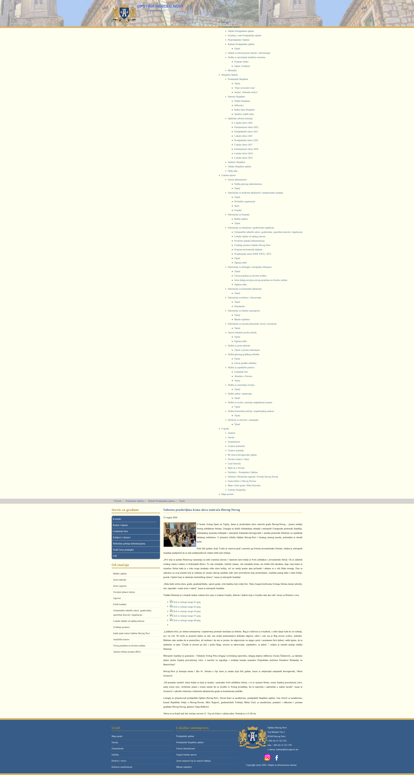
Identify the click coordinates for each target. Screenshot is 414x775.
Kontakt (117, 519)
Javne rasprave (119, 586)
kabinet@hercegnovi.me (287, 749)
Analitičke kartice (121, 639)
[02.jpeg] (185, 606)
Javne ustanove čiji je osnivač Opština (193, 761)
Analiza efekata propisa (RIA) (127, 652)
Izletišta (115, 754)
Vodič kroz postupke (123, 549)
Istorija (115, 742)
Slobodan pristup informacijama (129, 543)
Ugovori (117, 598)
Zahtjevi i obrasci (121, 537)
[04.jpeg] (185, 611)
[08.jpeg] (185, 620)
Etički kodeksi (119, 604)
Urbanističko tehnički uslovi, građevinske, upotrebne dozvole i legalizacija (132, 612)
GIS (115, 555)
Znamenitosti (118, 748)
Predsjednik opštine (185, 736)
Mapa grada (117, 736)
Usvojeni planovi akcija (124, 592)
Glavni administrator (185, 748)
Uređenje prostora (121, 627)
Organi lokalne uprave (186, 754)
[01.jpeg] (185, 602)
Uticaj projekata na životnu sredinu (129, 645)
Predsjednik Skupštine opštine (190, 742)
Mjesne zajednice (184, 767)
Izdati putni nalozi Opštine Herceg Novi (131, 633)
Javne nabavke (119, 580)
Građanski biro (120, 531)
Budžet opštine (120, 573)
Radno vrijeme (120, 525)
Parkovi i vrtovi (119, 761)
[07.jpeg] (185, 615)
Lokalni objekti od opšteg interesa (128, 621)
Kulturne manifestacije (122, 767)
